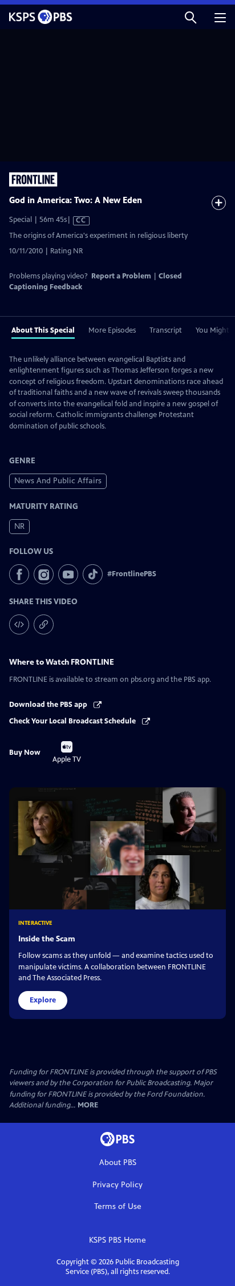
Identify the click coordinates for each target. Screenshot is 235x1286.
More (88, 1105)
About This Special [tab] (43, 330)
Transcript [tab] (165, 330)
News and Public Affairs (58, 481)
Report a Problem (121, 276)
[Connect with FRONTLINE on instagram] (44, 574)
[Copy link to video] (44, 624)
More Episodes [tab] (112, 330)
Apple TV (66, 752)
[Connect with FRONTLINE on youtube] (68, 574)
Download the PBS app (49, 704)
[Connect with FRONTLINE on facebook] (19, 574)
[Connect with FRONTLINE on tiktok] (93, 574)
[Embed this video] (19, 624)
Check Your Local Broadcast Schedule (73, 721)
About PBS (117, 1162)
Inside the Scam (46, 939)
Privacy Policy (117, 1185)
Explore (43, 1000)
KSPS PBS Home (117, 1240)
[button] (190, 17)
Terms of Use (117, 1206)
